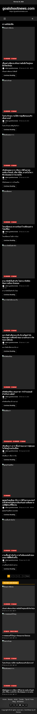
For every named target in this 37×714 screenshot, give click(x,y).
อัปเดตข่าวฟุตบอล (14, 631)
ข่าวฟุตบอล (13, 58)
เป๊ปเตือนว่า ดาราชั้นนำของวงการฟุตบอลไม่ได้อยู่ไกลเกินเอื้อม (18, 427)
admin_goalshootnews (11, 68)
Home (5, 699)
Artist (16, 699)
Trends (21, 699)
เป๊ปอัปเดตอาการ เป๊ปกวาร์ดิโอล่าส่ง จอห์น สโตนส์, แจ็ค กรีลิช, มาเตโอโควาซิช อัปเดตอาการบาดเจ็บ (18, 151)
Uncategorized (8, 441)
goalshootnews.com (19, 8)
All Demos (20, 701)
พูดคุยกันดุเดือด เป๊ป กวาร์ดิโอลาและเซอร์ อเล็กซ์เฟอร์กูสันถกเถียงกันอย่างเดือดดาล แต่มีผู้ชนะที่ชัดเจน (18, 481)
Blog (14, 701)
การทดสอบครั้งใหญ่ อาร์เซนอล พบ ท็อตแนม (18, 623)
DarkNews (28, 710)
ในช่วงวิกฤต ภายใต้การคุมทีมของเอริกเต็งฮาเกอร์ (18, 96)
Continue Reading (9, 75)
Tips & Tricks (29, 699)
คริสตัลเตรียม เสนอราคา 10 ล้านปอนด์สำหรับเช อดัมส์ (18, 372)
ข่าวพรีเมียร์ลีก (7, 58)
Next (27, 576)
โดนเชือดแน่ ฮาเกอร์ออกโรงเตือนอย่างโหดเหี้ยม (18, 207)
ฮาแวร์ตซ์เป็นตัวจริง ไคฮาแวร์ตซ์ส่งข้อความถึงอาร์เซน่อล (18, 261)
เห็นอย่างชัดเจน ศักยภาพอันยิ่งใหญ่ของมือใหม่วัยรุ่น (18, 44)
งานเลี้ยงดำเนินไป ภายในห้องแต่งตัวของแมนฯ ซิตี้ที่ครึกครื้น (18, 536)
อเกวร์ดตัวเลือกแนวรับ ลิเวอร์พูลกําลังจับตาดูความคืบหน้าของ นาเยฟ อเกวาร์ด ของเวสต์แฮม (18, 316)
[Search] (32, 18)
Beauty (10, 699)
